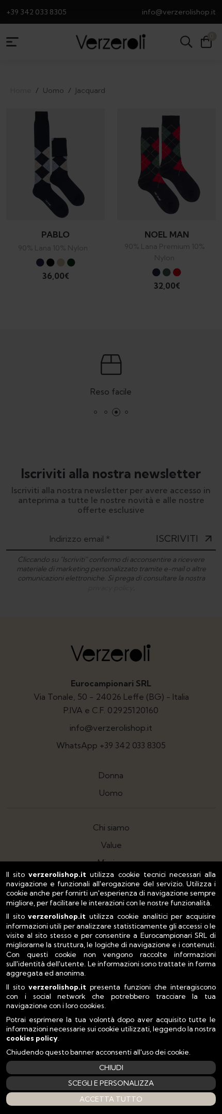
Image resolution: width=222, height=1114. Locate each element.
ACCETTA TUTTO (111, 1099)
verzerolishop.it (57, 874)
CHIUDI (111, 1067)
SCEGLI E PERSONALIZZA (111, 1083)
